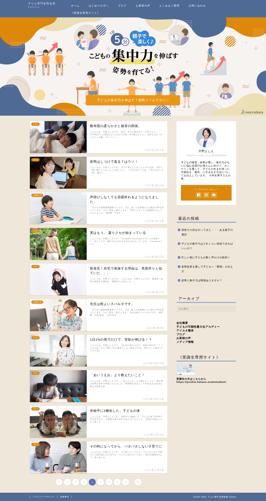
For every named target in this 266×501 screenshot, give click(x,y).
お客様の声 (143, 5)
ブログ (122, 5)
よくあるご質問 (169, 5)
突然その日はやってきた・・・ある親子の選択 (207, 232)
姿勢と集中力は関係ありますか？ (201, 280)
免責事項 (64, 497)
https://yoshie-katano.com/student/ (201, 382)
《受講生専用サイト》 (85, 12)
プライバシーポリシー (43, 497)
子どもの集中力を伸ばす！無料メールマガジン (133, 100)
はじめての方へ (99, 5)
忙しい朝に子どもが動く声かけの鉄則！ (205, 257)
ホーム (75, 5)
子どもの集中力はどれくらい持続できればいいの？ (207, 246)
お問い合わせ (197, 5)
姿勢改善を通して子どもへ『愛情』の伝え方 (207, 269)
